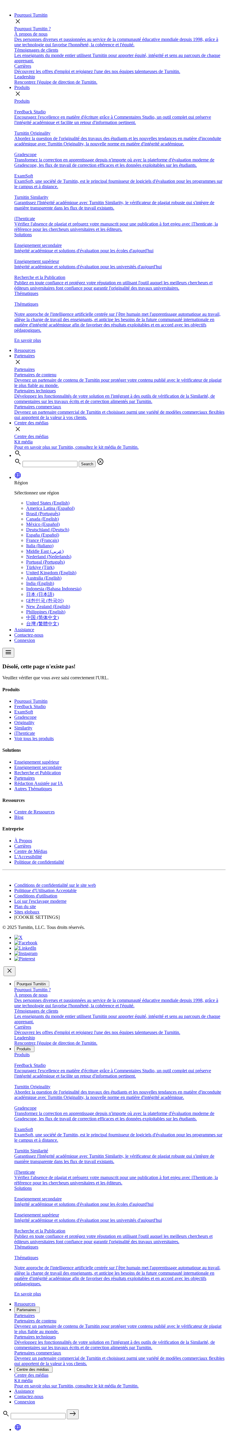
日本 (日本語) (40, 594)
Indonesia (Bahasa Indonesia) (53, 588)
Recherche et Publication (37, 772)
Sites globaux (26, 911)
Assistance (24, 629)
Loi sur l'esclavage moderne (40, 901)
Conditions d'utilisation (35, 895)
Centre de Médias (30, 851)
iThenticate (24, 733)
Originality (24, 722)
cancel (100, 461)
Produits (22, 87)
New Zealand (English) (48, 606)
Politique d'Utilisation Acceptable (45, 890)
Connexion (24, 640)
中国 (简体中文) (42, 617)
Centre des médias (31, 422)
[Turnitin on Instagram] (25, 953)
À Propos (23, 840)
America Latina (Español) (50, 508)
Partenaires (24, 355)
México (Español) (43, 524)
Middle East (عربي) (45, 551)
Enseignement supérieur (36, 762)
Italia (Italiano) (39, 545)
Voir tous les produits (34, 738)
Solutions (23, 234)
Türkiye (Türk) (40, 567)
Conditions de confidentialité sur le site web (55, 885)
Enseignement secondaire (38, 767)
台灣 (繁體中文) (42, 623)
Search (87, 464)
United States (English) (47, 502)
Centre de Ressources (34, 811)
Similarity (23, 727)
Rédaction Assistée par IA (38, 783)
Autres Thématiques (33, 788)
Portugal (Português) (45, 561)
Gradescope (25, 717)
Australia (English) (43, 577)
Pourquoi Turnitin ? (32, 28)
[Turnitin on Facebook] (25, 942)
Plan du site (25, 906)
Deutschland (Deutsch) (47, 529)
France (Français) (42, 540)
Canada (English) (42, 518)
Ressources (24, 350)
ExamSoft (23, 711)
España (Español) (42, 534)
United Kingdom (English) (51, 572)
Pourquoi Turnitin (31, 15)
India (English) (40, 583)
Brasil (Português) (43, 513)
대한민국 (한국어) (45, 600)
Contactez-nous (28, 634)
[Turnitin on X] (18, 937)
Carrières (22, 845)
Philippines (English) (45, 611)
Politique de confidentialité (39, 862)
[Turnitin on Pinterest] (24, 958)
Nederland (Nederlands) (48, 556)
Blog (18, 817)
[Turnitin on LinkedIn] (25, 948)
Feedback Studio (30, 706)
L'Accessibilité (28, 856)
